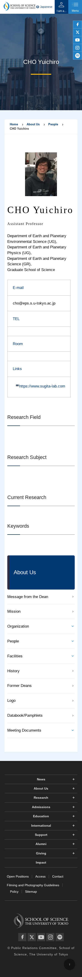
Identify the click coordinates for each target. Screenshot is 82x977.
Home (14, 124)
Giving (41, 853)
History (13, 671)
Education (41, 816)
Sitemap (31, 891)
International (41, 825)
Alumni (41, 844)
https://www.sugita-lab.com (42, 386)
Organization (18, 626)
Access (40, 876)
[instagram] (77, 48)
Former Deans (19, 685)
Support (41, 835)
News (41, 779)
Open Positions (18, 876)
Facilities (15, 656)
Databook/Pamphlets (25, 715)
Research (41, 797)
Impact (41, 862)
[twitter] (77, 32)
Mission (13, 611)
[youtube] (77, 40)
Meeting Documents (24, 730)
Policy (14, 891)
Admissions (41, 807)
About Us (33, 124)
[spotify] (77, 56)
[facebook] (77, 24)
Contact (57, 876)
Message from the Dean (27, 597)
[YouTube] (41, 937)
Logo (11, 700)
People (53, 124)
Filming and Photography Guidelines (33, 885)
